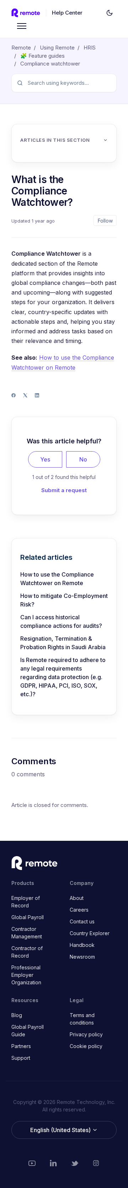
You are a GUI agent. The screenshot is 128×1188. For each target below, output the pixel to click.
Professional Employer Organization (26, 974)
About (77, 898)
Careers (79, 910)
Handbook (82, 945)
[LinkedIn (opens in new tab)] (53, 1163)
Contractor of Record (27, 952)
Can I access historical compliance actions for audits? (61, 621)
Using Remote (57, 47)
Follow (105, 221)
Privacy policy (86, 1034)
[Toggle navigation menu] (21, 26)
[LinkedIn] (37, 395)
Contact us (82, 921)
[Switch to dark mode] (109, 13)
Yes (45, 459)
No (83, 459)
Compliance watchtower (50, 63)
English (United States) (61, 1130)
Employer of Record (25, 901)
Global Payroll (27, 917)
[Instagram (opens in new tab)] (96, 1163)
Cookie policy (86, 1046)
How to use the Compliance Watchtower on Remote (57, 579)
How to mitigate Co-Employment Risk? (64, 600)
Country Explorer (90, 933)
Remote (21, 47)
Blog (16, 1015)
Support (20, 1058)
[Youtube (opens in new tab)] (32, 1163)
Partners (21, 1046)
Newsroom (82, 957)
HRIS (90, 47)
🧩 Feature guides (42, 55)
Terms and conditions (82, 1019)
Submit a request (64, 490)
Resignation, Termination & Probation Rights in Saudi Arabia (63, 643)
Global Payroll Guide (27, 1030)
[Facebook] (13, 395)
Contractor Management (26, 932)
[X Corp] (25, 395)
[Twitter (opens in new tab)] (74, 1163)
